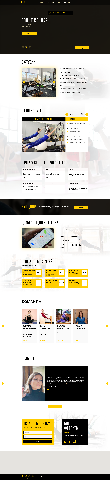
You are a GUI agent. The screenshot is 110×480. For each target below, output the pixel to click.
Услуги (52, 2)
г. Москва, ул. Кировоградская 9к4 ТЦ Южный (82, 48)
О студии (41, 2)
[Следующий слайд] (107, 326)
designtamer (28, 478)
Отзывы (59, 2)
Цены (47, 2)
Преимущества (66, 2)
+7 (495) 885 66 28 (82, 2)
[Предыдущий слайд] (3, 326)
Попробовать (29, 33)
